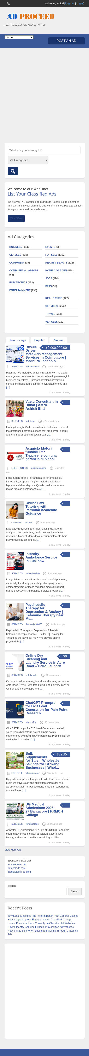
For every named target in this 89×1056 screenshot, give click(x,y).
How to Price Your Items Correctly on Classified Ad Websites (41, 923)
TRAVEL (50, 314)
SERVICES (51, 306)
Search (12, 885)
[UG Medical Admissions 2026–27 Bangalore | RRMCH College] (15, 819)
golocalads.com (16, 868)
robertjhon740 (33, 573)
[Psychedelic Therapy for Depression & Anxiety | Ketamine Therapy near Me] (15, 619)
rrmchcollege (32, 824)
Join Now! (16, 218)
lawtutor (28, 522)
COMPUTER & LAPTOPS (23, 270)
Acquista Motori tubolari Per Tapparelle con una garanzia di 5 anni (41, 453)
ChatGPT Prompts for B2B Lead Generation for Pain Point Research (46, 708)
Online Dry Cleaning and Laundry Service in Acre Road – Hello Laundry (45, 661)
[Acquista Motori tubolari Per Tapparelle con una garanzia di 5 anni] (15, 463)
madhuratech (32, 366)
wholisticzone (32, 773)
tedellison (30, 421)
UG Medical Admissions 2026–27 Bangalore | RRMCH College (44, 809)
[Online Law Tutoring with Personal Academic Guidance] (15, 518)
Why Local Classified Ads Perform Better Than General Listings (43, 915)
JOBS (48, 278)
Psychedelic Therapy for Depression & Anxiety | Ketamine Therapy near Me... (44, 612)
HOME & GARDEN (56, 270)
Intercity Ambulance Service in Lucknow (41, 557)
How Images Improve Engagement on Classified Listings (39, 919)
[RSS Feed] (8, 3)
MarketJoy (31, 722)
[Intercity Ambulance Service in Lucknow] (15, 568)
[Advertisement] (44, 95)
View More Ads (13, 849)
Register (70, 3)
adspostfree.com (17, 864)
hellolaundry (32, 675)
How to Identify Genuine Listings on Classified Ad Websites (41, 927)
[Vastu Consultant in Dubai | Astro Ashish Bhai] (15, 416)
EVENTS (50, 247)
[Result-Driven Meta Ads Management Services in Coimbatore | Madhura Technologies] (15, 361)
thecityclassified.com (19, 871)
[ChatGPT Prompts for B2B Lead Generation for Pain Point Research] (15, 717)
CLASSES (15, 254)
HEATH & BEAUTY (56, 262)
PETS (48, 286)
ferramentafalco (38, 468)
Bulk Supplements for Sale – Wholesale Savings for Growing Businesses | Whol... (42, 761)
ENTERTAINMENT (19, 290)
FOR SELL (51, 254)
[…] (50, 434)
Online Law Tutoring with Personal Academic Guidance (41, 508)
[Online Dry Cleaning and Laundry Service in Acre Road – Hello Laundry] (15, 670)
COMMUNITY (17, 262)
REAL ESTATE (53, 298)
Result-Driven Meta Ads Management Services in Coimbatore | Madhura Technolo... (45, 354)
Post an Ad (66, 41)
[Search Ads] (13, 171)
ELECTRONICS (18, 282)
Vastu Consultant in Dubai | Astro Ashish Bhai (41, 405)
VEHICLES (51, 321)
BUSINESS (15, 247)
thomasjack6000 (34, 624)
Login (79, 3)
